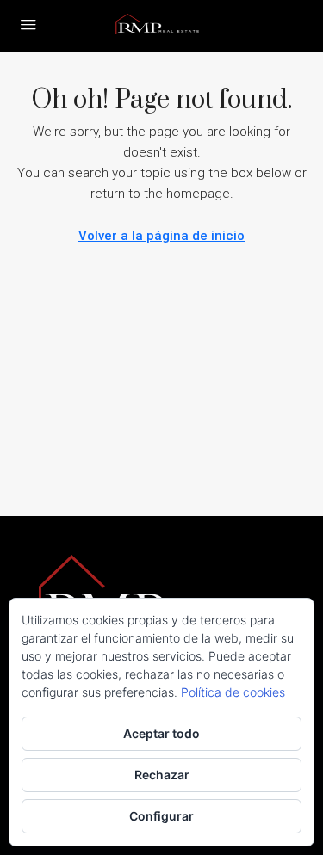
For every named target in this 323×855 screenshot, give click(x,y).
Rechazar (161, 774)
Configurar (161, 816)
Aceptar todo (161, 733)
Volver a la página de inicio (161, 235)
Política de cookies (233, 692)
